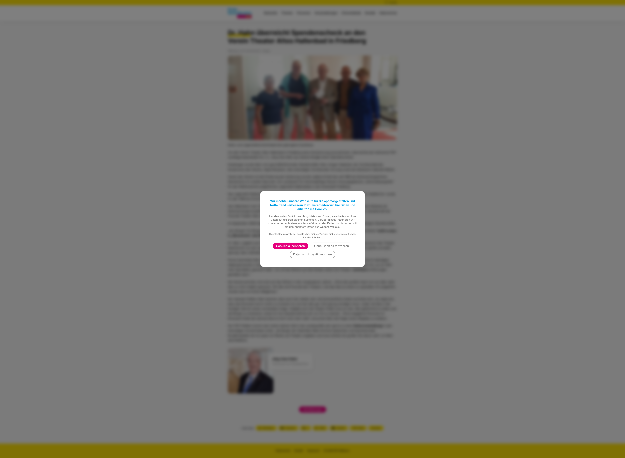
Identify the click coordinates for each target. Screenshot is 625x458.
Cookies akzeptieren (290, 246)
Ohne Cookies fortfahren (331, 246)
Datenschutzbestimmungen (312, 254)
